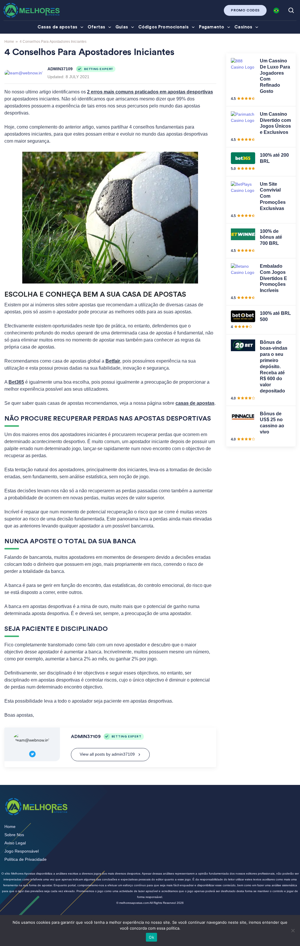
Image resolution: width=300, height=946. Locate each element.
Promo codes (245, 10)
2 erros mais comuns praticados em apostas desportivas (150, 91)
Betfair (112, 360)
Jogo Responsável (21, 851)
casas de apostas (194, 403)
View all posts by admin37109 (107, 754)
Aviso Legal (15, 843)
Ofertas (96, 27)
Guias (121, 27)
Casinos (243, 27)
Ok (151, 937)
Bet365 (16, 382)
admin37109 (60, 68)
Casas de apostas (57, 27)
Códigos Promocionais (163, 27)
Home (9, 42)
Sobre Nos (14, 834)
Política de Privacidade (25, 859)
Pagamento (211, 27)
